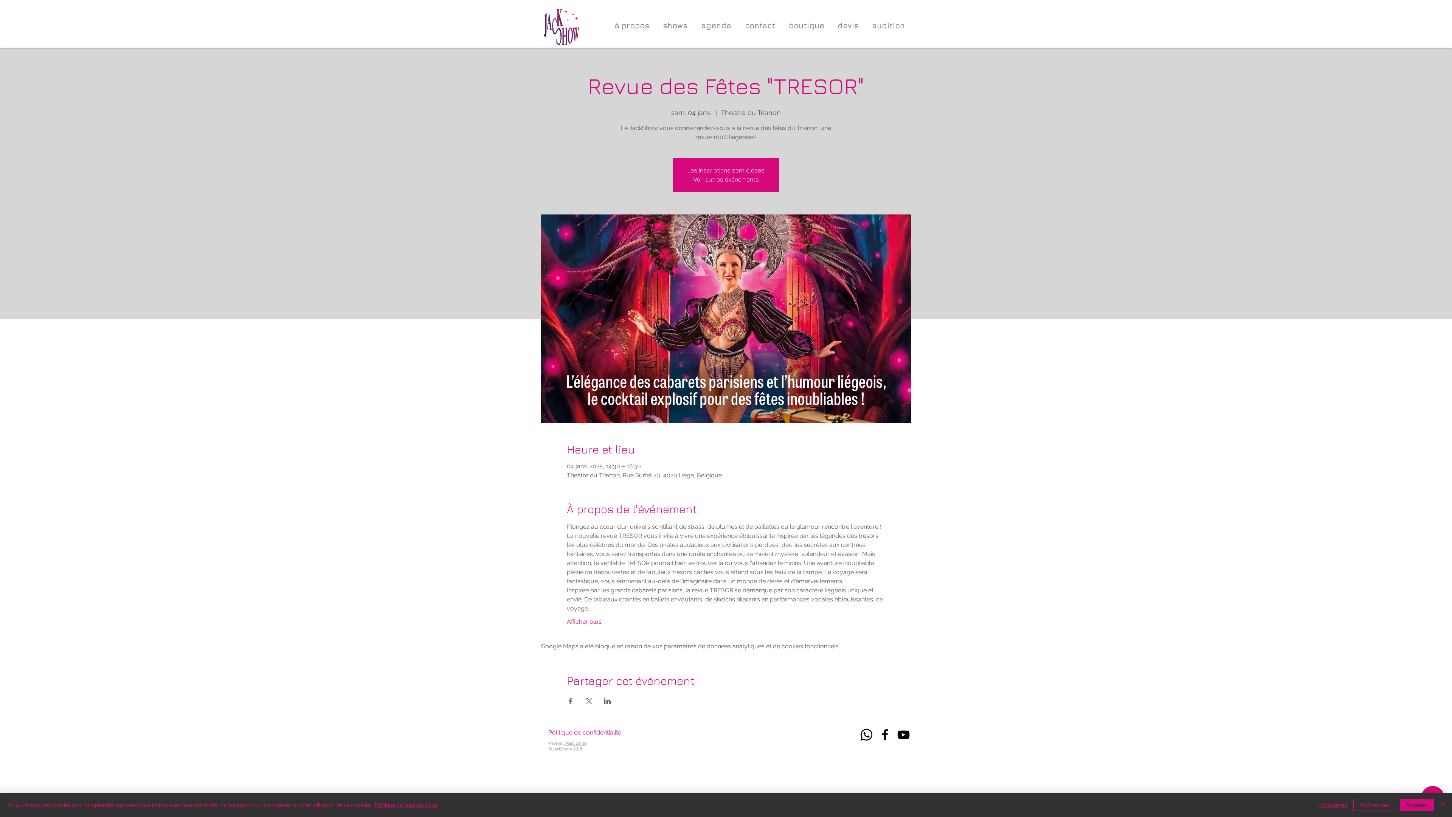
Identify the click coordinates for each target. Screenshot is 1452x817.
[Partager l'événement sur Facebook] (570, 701)
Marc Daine (575, 743)
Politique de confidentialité (406, 805)
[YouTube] (903, 734)
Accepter (1416, 805)
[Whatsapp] (866, 734)
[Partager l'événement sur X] (589, 701)
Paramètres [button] (1333, 805)
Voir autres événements (726, 179)
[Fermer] (1442, 805)
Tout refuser (1374, 805)
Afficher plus (584, 621)
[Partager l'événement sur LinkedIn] (607, 701)
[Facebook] (885, 734)
